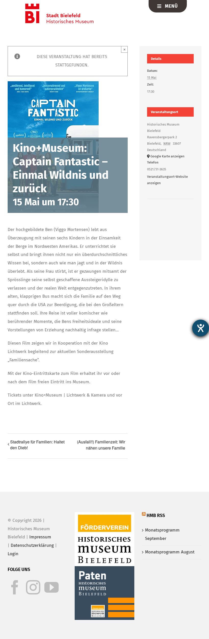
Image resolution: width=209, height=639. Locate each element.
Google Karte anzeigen (167, 156)
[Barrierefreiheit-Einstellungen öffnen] (200, 328)
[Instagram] (33, 587)
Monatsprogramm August (169, 552)
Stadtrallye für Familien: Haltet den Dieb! (37, 445)
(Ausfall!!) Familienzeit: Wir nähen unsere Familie (101, 445)
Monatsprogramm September (162, 534)
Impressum (40, 537)
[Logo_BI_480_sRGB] (59, 5)
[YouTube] (51, 587)
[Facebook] (15, 587)
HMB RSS (156, 515)
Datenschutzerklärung (32, 545)
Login (13, 553)
